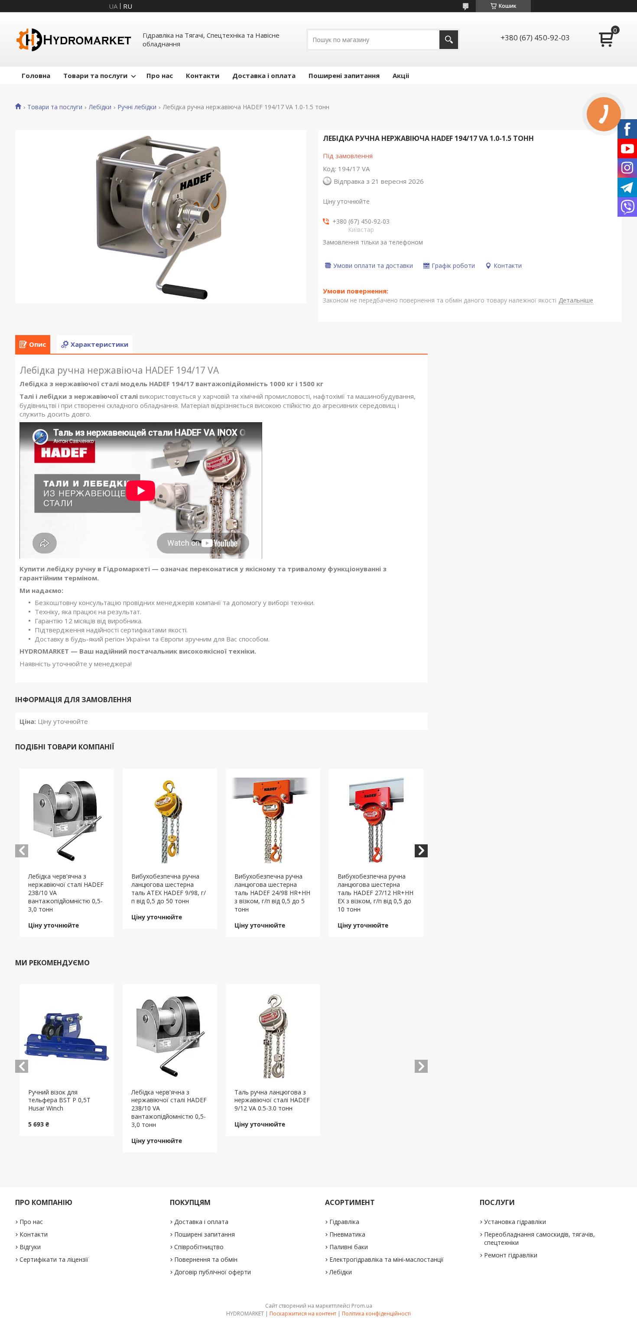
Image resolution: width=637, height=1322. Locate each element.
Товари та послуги (95, 75)
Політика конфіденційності (376, 1313)
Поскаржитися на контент (303, 1313)
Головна (36, 75)
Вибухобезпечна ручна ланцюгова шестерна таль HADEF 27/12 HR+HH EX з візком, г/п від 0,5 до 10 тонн (375, 892)
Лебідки (100, 107)
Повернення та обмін (205, 1259)
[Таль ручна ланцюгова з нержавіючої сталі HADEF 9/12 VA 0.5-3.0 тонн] (273, 1036)
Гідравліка (344, 1222)
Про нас (159, 75)
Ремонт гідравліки (510, 1255)
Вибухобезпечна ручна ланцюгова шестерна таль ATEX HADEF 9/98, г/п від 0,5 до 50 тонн (168, 888)
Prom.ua (361, 1305)
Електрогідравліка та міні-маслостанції (386, 1259)
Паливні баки (348, 1247)
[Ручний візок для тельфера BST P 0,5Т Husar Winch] (67, 1036)
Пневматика (347, 1234)
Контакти (202, 75)
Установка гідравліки (515, 1222)
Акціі (401, 75)
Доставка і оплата (264, 75)
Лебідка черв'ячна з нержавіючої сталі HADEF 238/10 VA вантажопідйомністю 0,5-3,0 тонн (66, 892)
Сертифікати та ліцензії (54, 1259)
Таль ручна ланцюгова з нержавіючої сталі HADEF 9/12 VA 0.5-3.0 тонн (272, 1100)
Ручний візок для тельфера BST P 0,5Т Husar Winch (59, 1100)
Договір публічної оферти (212, 1272)
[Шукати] (448, 39)
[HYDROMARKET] (73, 39)
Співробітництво (199, 1247)
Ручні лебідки (136, 107)
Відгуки (30, 1247)
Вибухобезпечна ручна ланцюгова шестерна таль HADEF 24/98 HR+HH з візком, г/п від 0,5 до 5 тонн (272, 892)
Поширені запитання (344, 75)
